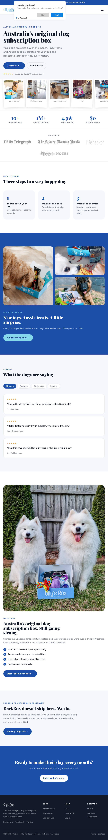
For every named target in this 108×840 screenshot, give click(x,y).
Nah (43, 14)
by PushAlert (22, 18)
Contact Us (70, 813)
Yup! (57, 14)
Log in (67, 818)
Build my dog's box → (17, 731)
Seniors (53, 386)
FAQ (66, 808)
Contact (101, 834)
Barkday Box (48, 818)
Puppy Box (48, 813)
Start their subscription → (20, 673)
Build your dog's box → (18, 337)
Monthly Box (49, 808)
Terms (93, 834)
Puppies (24, 386)
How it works (36, 65)
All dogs (10, 386)
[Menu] (102, 9)
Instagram (8, 822)
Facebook (19, 822)
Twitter (29, 822)
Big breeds (39, 386)
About (90, 808)
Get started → (14, 65)
